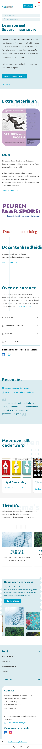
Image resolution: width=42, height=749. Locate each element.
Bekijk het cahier (8, 190)
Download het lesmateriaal (14, 76)
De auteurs (6, 84)
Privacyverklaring (10, 708)
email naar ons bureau (25, 306)
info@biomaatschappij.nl (16, 723)
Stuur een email (8, 262)
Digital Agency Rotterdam (17, 742)
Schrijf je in (14, 601)
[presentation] (18, 527)
